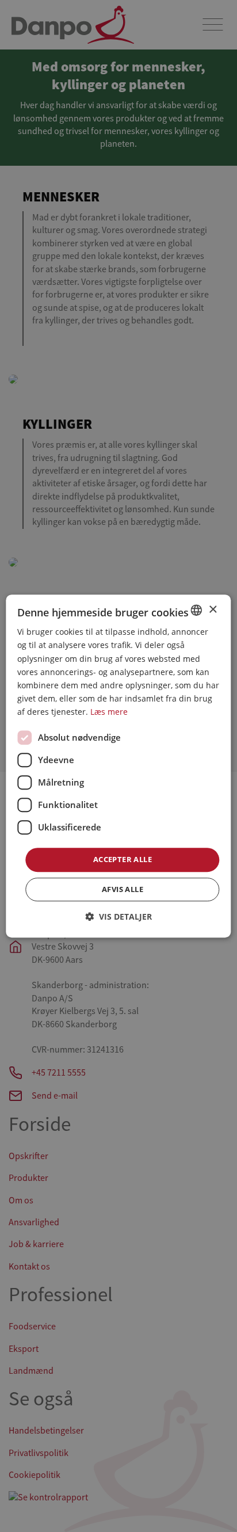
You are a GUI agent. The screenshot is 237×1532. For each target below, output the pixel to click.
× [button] (212, 609)
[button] (118, 916)
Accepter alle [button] (122, 859)
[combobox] (196, 610)
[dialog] (118, 766)
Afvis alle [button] (122, 889)
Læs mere (109, 711)
